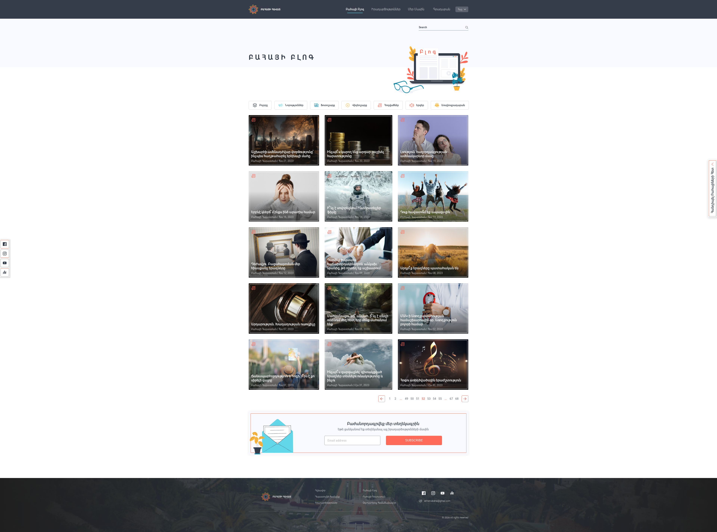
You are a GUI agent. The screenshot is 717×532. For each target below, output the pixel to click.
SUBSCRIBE (414, 440)
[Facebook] (5, 244)
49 (406, 398)
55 (440, 398)
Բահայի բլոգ (355, 9)
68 (457, 398)
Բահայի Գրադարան (374, 496)
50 (412, 398)
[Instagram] (5, 253)
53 (429, 398)
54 (434, 398)
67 (451, 398)
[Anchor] (5, 272)
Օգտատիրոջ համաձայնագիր (379, 503)
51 (417, 398)
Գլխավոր (320, 490)
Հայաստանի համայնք (327, 496)
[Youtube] (5, 263)
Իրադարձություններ (386, 9)
